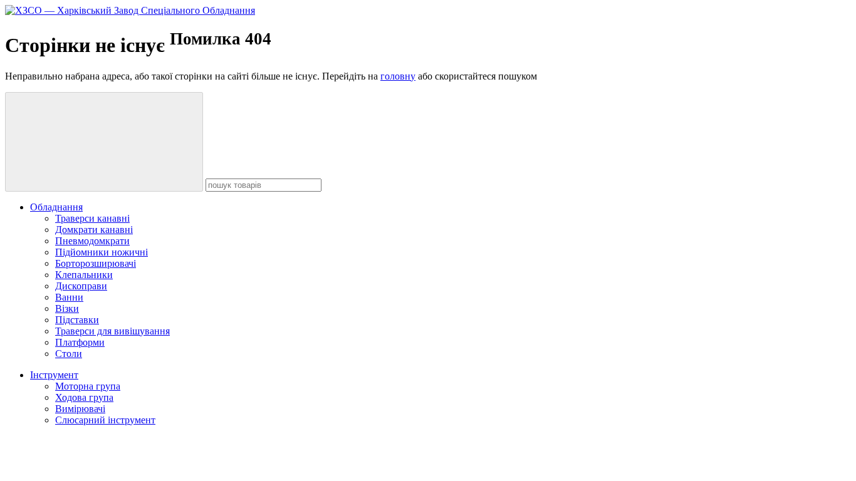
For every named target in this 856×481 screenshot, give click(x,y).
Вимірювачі (80, 408)
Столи (68, 353)
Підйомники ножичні (101, 252)
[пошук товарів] (104, 142)
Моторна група (87, 386)
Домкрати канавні (94, 229)
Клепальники (84, 274)
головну (397, 76)
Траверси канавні (92, 218)
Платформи (80, 342)
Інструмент (54, 375)
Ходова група (84, 397)
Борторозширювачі (95, 263)
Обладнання (56, 207)
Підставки (77, 319)
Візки (67, 308)
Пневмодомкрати (92, 240)
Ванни (69, 297)
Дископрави (81, 286)
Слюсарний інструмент (105, 420)
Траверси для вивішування (112, 331)
